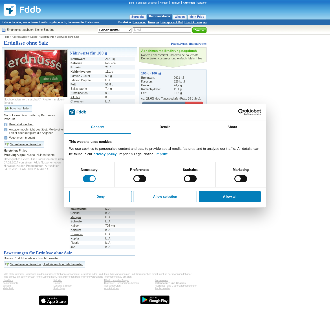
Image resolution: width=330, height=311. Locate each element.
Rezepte (153, 22)
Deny (101, 196)
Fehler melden (162, 288)
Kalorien (57, 280)
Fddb (6, 36)
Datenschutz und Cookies (170, 283)
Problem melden (53, 99)
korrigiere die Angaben (38, 133)
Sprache (202, 2)
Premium (175, 2)
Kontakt (164, 2)
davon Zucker (81, 76)
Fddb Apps (59, 288)
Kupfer (74, 238)
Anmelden (189, 2)
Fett (73, 84)
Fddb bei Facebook (146, 2)
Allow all (229, 196)
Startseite (137, 16)
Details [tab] (165, 127)
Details (8, 102)
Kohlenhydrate (80, 71)
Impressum (161, 280)
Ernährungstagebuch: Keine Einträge (30, 29)
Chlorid (74, 213)
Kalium (74, 225)
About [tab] (232, 127)
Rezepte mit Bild (172, 22)
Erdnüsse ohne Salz (68, 36)
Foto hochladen (20, 108)
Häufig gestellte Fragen (116, 280)
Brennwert (77, 59)
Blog (131, 2)
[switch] (139, 178)
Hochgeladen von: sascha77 (22, 99)
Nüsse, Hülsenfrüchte (42, 36)
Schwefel (76, 221)
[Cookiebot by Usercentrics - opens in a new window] (241, 112)
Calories (57, 283)
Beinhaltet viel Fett (21, 124)
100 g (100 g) (151, 73)
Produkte (124, 22)
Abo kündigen (111, 288)
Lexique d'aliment (62, 285)
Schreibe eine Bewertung (26, 144)
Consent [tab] (97, 127)
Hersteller (139, 22)
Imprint (162, 154)
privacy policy (105, 154)
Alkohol (75, 97)
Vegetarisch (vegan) (22, 137)
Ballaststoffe (78, 88)
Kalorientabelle (159, 16)
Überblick (8, 280)
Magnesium (78, 208)
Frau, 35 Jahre (189, 98)
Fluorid (74, 242)
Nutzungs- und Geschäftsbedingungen (176, 285)
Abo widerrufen (112, 285)
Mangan (75, 217)
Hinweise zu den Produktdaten (23, 165)
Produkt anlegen (196, 22)
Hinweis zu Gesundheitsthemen (121, 283)
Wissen (180, 16)
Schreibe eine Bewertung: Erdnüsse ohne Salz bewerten (46, 264)
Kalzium (75, 230)
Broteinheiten (79, 93)
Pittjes (175, 43)
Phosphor (76, 234)
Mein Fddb (196, 16)
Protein (75, 67)
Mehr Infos (195, 58)
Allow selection (165, 196)
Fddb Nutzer (41, 162)
